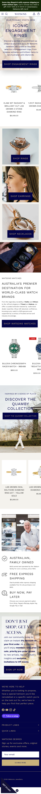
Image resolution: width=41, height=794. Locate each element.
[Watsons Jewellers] (20, 14)
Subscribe (20, 763)
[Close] (17, 790)
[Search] (7, 13)
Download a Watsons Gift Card (25, 8)
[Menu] (2, 13)
